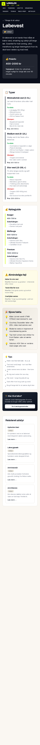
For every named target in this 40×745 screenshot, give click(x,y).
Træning (11, 8)
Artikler (31, 11)
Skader (5, 11)
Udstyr (20, 8)
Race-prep (22, 11)
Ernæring (29, 8)
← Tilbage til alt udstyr (11, 20)
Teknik (13, 11)
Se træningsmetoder (20, 406)
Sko (4, 8)
